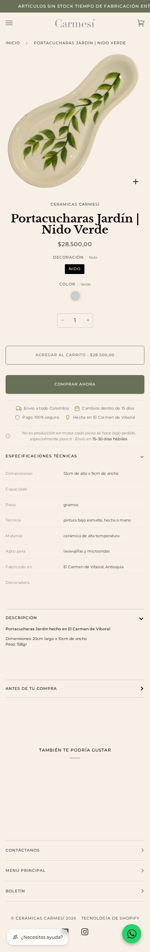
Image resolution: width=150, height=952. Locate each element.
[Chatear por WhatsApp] (131, 933)
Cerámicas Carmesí (75, 204)
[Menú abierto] (16, 23)
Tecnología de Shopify (110, 918)
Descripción (21, 618)
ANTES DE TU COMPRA (31, 688)
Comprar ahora (75, 384)
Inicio (13, 43)
